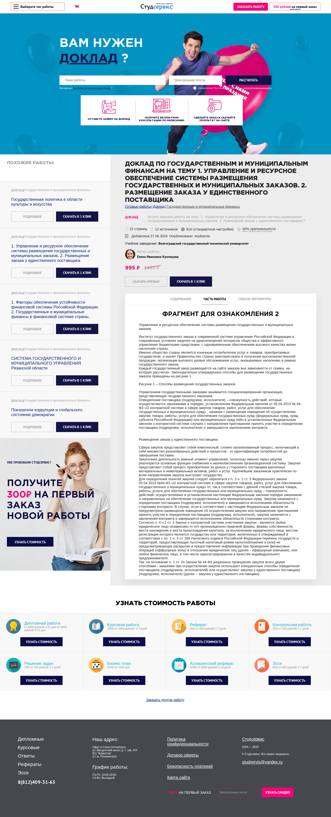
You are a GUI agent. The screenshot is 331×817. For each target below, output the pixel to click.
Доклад (88, 58)
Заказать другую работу (165, 700)
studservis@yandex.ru (262, 762)
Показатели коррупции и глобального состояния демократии (46, 412)
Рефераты (29, 764)
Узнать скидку (277, 792)
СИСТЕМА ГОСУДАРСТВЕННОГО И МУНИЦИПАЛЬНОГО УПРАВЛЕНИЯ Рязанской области (46, 363)
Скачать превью (146, 281)
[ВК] (77, 6)
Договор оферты (183, 755)
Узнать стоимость (30, 542)
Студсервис (253, 739)
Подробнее (32, 216)
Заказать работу (250, 6)
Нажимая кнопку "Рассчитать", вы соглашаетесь (235, 88)
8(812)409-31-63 (36, 782)
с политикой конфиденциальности (257, 88)
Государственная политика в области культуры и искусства (46, 201)
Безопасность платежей (190, 766)
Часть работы (214, 299)
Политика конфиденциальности (187, 741)
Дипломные (31, 739)
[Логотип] (157, 6)
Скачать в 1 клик (77, 216)
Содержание (180, 299)
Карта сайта (178, 777)
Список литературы (254, 299)
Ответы (26, 756)
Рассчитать (248, 80)
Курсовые (29, 747)
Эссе (23, 772)
